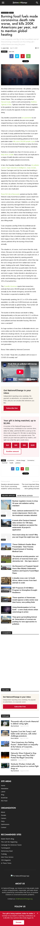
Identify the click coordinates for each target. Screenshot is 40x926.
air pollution (10, 460)
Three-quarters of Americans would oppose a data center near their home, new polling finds (25, 599)
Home (3, 785)
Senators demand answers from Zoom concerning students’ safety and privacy (10, 486)
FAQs (3, 821)
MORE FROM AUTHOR (25, 496)
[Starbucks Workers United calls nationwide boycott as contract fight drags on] (5, 765)
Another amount (12, 451)
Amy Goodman (15, 749)
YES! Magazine (6, 860)
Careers (3, 818)
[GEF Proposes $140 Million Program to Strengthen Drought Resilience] (6, 589)
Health (11, 12)
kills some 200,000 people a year (24, 141)
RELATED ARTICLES (8, 496)
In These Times (6, 863)
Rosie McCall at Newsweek (10, 194)
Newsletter (4, 789)
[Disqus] (20, 662)
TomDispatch (5, 848)
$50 (24, 445)
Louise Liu (14, 760)
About (3, 812)
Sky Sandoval (15, 726)
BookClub (4, 798)
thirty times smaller (7, 154)
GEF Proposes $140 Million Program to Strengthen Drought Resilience (24, 590)
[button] (37, 2)
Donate (3, 815)
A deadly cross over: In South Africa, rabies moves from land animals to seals (24, 580)
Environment (5, 12)
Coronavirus (30, 460)
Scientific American (10, 286)
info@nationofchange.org (23, 899)
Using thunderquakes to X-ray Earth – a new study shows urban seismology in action (25, 609)
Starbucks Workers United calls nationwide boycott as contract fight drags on (25, 766)
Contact (3, 827)
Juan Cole (6, 48)
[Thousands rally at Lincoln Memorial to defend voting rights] (5, 723)
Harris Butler (15, 738)
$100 (32, 445)
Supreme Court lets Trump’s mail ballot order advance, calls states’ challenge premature (24, 733)
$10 (7, 445)
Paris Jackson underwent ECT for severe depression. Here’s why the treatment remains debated (25, 513)
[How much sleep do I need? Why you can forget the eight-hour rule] (6, 537)
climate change (20, 460)
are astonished (26, 118)
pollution (17, 463)
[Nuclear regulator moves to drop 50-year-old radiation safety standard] (6, 506)
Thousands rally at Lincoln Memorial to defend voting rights (25, 722)
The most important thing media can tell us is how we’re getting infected (30, 486)
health (11, 463)
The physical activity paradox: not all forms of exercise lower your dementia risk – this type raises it (25, 558)
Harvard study (5, 102)
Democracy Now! (7, 851)
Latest (3, 792)
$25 (15, 445)
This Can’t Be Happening (9, 842)
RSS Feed (4, 801)
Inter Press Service (7, 857)
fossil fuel (4, 463)
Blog (2, 795)
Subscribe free (12, 408)
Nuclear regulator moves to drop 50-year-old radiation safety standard (25, 503)
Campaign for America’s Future (11, 845)
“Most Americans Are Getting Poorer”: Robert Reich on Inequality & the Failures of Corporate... (24, 744)
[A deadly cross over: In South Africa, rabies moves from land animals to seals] (6, 581)
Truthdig (4, 854)
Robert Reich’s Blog (7, 839)
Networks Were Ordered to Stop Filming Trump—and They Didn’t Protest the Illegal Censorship (23, 755)
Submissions (5, 824)
